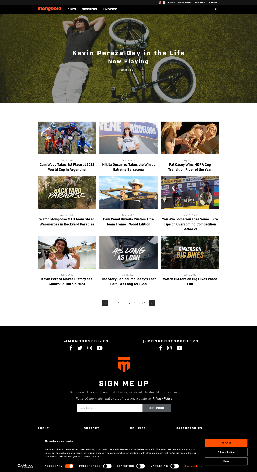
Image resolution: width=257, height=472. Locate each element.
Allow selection (226, 452)
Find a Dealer (185, 2)
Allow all (226, 442)
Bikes (72, 9)
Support (213, 2)
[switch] (107, 466)
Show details (191, 466)
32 (143, 302)
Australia (200, 2)
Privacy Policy (162, 398)
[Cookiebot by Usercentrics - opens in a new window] (25, 466)
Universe (110, 9)
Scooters (89, 9)
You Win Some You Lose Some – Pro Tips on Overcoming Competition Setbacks (190, 224)
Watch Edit (128, 70)
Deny (226, 461)
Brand (171, 2)
